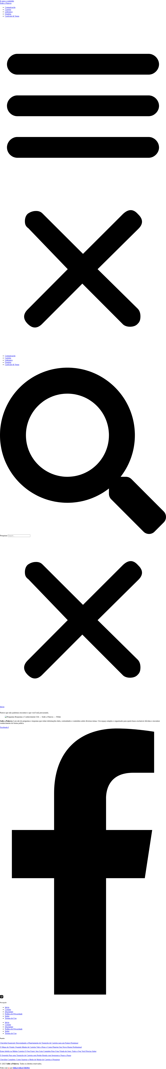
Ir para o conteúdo (7, 1)
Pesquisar (3, 536)
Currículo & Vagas (12, 16)
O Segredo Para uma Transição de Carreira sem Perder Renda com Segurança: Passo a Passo (35, 1055)
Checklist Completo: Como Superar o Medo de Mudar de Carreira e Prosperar (30, 1060)
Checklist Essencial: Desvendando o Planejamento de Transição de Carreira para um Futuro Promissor (39, 1043)
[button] (83, 186)
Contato (8, 1009)
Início (2, 707)
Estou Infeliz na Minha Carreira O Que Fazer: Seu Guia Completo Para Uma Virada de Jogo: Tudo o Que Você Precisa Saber (48, 1051)
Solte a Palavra (5, 3)
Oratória (8, 14)
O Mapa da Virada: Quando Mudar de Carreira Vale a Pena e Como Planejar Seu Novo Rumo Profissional (41, 1047)
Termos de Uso (11, 1018)
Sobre (7, 1016)
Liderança (9, 12)
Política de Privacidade (13, 1014)
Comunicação (10, 7)
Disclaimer (9, 1012)
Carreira (8, 10)
